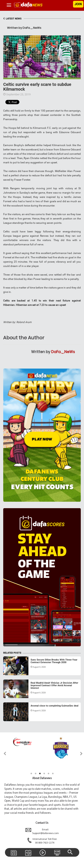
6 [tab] (53, 773)
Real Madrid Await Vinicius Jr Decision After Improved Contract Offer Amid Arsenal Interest (54, 685)
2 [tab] (35, 773)
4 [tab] (44, 773)
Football (12, 670)
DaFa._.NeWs (63, 351)
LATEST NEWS (12, 18)
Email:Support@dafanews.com (45, 831)
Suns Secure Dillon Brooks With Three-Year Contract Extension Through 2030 (54, 661)
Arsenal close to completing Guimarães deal (54, 705)
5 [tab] (48, 773)
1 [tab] (31, 773)
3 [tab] (40, 773)
